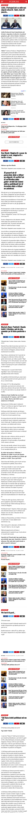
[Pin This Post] (16, 15)
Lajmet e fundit (20, 267)
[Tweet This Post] (11, 15)
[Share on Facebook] (5, 15)
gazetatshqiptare (11, 267)
